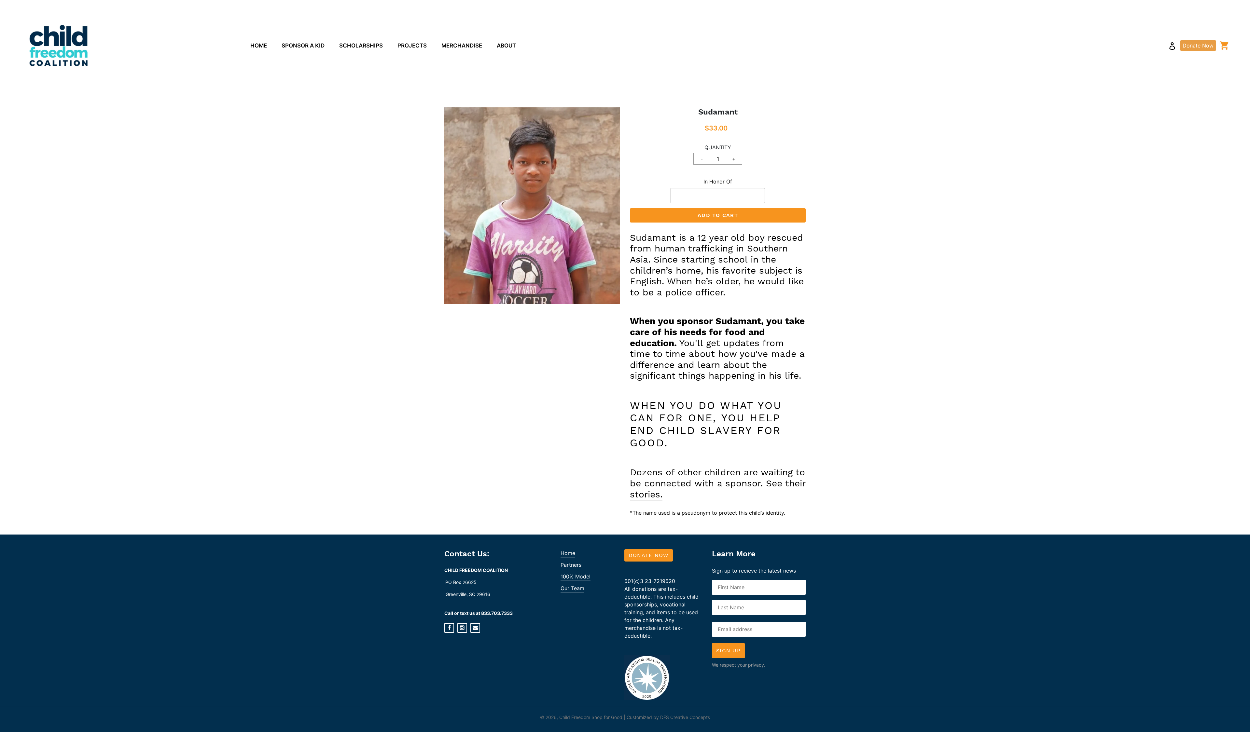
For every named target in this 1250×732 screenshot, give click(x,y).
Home (568, 553)
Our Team (572, 588)
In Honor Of (717, 181)
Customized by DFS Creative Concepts (668, 717)
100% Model (575, 576)
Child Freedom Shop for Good (590, 717)
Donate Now (649, 555)
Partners (571, 565)
